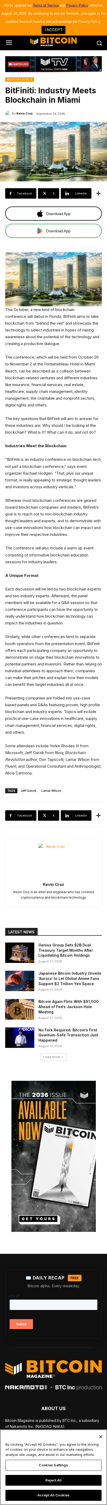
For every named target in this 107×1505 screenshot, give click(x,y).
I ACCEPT (53, 29)
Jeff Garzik (28, 790)
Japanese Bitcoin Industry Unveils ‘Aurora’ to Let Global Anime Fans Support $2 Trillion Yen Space (69, 978)
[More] (98, 193)
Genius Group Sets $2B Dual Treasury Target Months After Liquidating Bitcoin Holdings (65, 950)
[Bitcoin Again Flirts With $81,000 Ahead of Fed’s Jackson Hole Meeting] (19, 1009)
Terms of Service (46, 5)
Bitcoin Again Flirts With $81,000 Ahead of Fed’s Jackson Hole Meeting (68, 1006)
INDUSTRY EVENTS (19, 79)
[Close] (100, 1437)
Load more (51, 1057)
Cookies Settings (53, 1465)
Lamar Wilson (51, 790)
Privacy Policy (77, 5)
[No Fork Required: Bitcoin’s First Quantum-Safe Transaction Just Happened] (19, 1037)
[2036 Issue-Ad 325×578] (53, 1156)
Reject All (53, 1480)
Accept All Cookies (53, 1495)
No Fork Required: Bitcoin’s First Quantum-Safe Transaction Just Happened (68, 1035)
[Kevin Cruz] (8, 113)
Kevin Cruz (24, 113)
